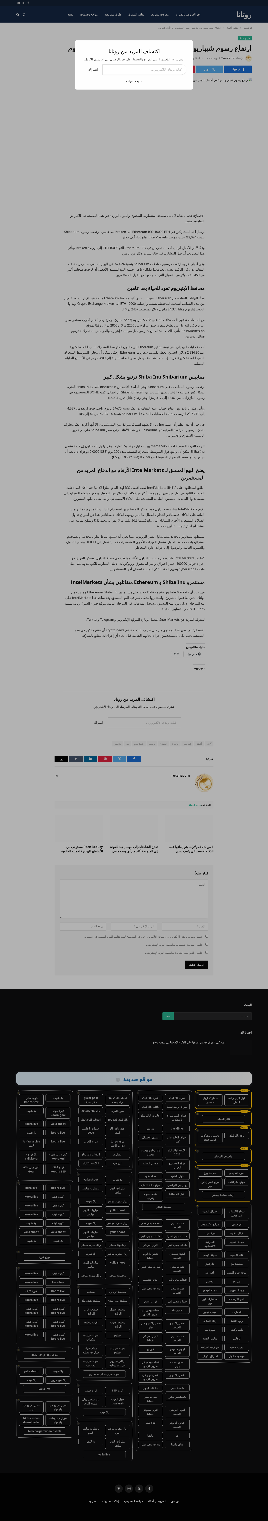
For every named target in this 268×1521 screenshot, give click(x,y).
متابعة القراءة (134, 81)
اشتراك (93, 69)
